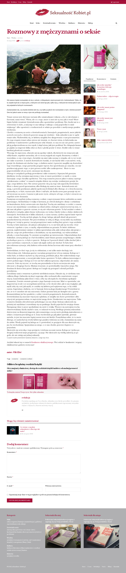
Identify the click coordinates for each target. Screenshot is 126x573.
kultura (9, 548)
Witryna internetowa (53, 486)
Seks (38, 23)
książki (9, 542)
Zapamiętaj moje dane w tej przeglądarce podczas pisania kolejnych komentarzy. (39, 495)
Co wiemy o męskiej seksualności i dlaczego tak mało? (30, 429)
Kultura (71, 23)
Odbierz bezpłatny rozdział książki (24, 364)
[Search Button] (116, 23)
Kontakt (29, 2)
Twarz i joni (101, 129)
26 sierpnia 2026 (27, 434)
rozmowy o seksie (26, 359)
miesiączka (11, 530)
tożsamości (18, 540)
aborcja (25, 532)
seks (8, 522)
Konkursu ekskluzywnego (42, 342)
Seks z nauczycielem (104, 140)
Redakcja (14, 2)
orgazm (14, 522)
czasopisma (17, 542)
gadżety (38, 522)
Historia (81, 23)
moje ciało (30, 530)
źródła (16, 556)
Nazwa (10, 477)
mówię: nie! (27, 540)
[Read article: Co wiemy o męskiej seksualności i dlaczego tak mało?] (13, 430)
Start (8, 2)
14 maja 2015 (11, 41)
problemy (10, 534)
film (22, 548)
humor (24, 550)
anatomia (36, 540)
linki (29, 542)
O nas (19, 2)
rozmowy (15, 359)
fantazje (21, 522)
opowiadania (11, 524)
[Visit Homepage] (63, 12)
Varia (104, 566)
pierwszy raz (20, 530)
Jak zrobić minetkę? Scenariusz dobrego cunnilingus (104, 87)
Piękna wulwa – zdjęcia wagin (107, 96)
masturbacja (29, 522)
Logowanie (115, 2)
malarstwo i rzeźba (32, 548)
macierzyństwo (34, 532)
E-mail (10, 486)
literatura (16, 548)
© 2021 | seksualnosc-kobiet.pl (16, 566)
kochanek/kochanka (14, 532)
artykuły (20, 38)
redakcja (27, 41)
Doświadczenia (49, 23)
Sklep (24, 2)
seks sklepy (22, 524)
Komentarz (12, 452)
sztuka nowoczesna (14, 550)
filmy (24, 542)
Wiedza (62, 23)
